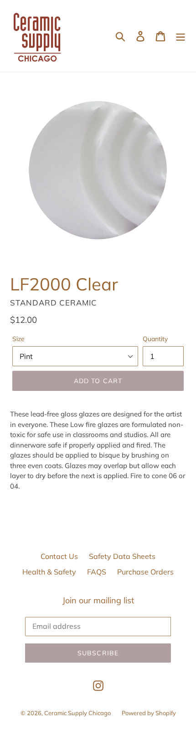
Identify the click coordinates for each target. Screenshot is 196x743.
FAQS (96, 571)
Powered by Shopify (149, 713)
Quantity (155, 339)
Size (18, 339)
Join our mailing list (98, 600)
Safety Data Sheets (122, 556)
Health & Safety (49, 571)
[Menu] (180, 36)
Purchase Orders (145, 571)
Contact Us (59, 556)
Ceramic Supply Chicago (77, 713)
